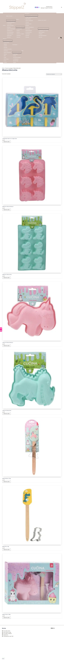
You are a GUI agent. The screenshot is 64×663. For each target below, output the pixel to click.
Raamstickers (28, 23)
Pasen (14, 62)
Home (4, 25)
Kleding (8, 27)
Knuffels (27, 35)
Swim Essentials (7, 52)
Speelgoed (27, 13)
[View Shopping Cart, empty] (61, 38)
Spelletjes (28, 33)
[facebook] (35, 7)
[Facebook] (51, 628)
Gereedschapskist (42, 35)
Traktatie (19, 35)
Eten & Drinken (10, 25)
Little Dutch (6, 42)
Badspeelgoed (29, 30)
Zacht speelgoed (29, 20)
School (17, 19)
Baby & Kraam (9, 16)
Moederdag (15, 60)
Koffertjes (9, 35)
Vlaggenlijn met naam (43, 30)
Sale (22, 50)
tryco (5, 60)
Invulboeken (19, 28)
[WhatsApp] (54, 628)
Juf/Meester (15, 59)
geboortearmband (11, 28)
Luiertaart (9, 23)
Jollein (5, 45)
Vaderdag (15, 54)
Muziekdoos (28, 18)
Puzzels (27, 37)
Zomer (14, 55)
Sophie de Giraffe (8, 49)
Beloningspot (41, 32)
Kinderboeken (29, 32)
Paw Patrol (6, 59)
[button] (61, 7)
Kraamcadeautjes (11, 22)
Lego (5, 57)
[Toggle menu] (11, 20)
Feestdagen (14, 44)
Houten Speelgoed (30, 27)
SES (5, 55)
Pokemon (6, 50)
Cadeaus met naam (42, 20)
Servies (40, 37)
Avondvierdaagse (17, 57)
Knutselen (28, 28)
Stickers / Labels (20, 33)
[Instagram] (52, 628)
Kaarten (18, 37)
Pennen (18, 32)
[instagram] (37, 7)
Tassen (18, 30)
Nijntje (5, 44)
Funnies (5, 47)
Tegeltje (40, 33)
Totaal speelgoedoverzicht (31, 17)
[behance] (39, 7)
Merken (4, 38)
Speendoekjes (10, 33)
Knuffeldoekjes (10, 32)
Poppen (27, 25)
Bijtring (8, 37)
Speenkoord (9, 30)
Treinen (27, 22)
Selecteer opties (7, 141)
